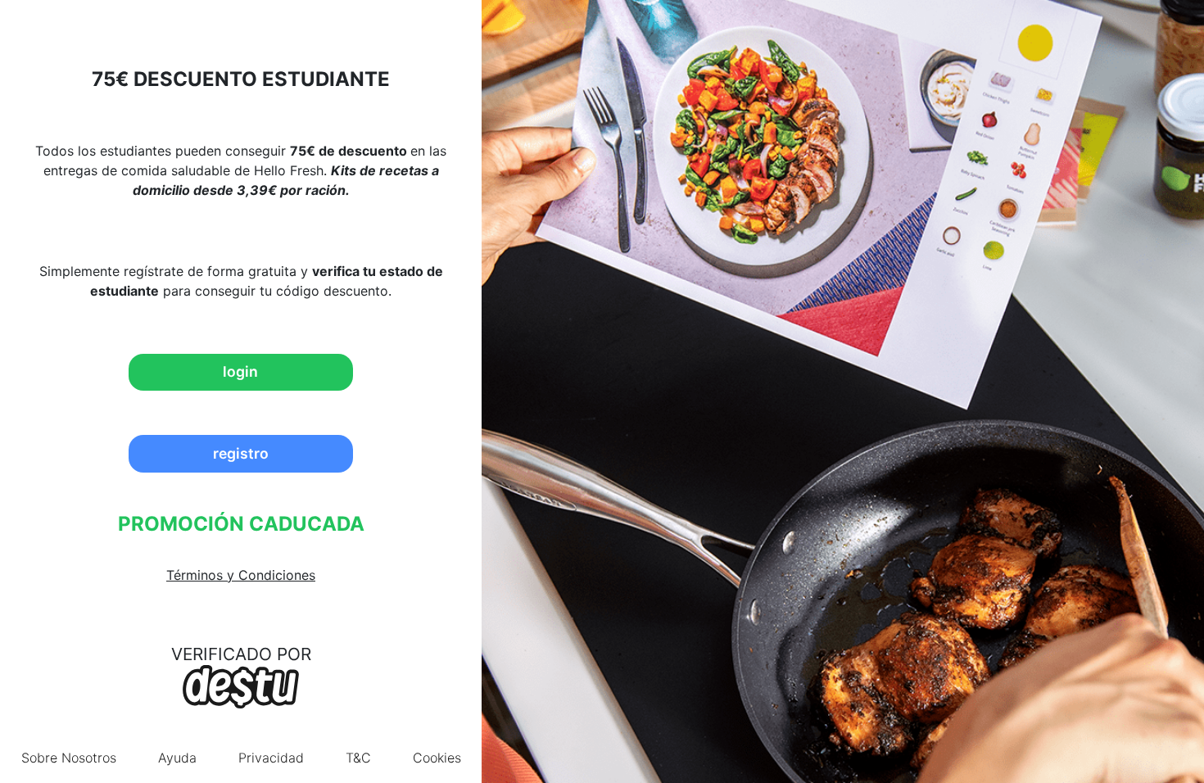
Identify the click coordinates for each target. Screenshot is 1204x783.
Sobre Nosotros (68, 757)
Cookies (437, 757)
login (240, 371)
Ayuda (177, 757)
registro (241, 453)
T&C (358, 757)
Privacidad (271, 757)
